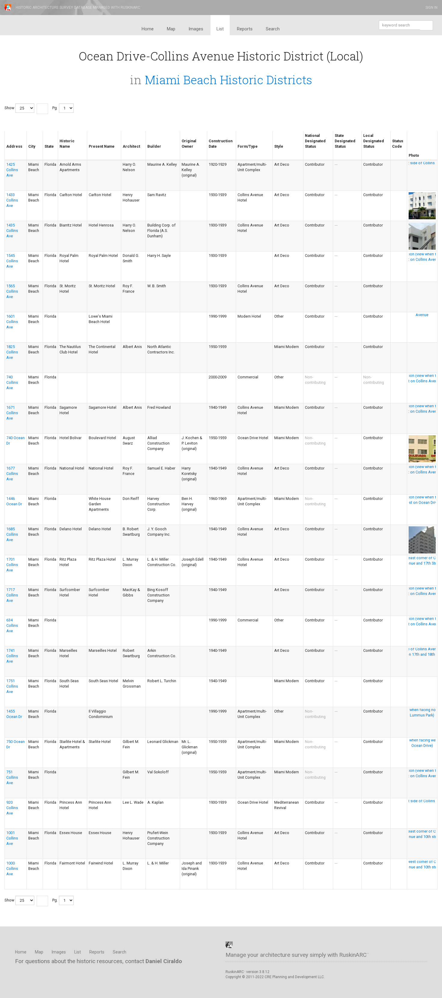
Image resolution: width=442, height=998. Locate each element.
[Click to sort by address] (8, 151)
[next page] (42, 108)
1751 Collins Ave (12, 686)
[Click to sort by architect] (125, 151)
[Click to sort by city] (30, 151)
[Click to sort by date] (211, 151)
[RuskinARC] (229, 944)
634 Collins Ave (12, 625)
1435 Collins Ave (12, 230)
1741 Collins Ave (12, 656)
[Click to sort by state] (47, 151)
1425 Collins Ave (12, 169)
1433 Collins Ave (12, 200)
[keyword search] (426, 26)
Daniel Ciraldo (164, 961)
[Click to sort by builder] (149, 151)
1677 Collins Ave (12, 473)
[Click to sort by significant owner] (184, 151)
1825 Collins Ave (12, 352)
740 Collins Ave (12, 382)
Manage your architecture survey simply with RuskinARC (297, 954)
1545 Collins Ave (12, 261)
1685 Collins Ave (12, 534)
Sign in (431, 7)
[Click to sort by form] (240, 151)
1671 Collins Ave (12, 412)
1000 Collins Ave (12, 868)
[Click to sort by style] (276, 151)
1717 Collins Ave (12, 595)
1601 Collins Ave (12, 321)
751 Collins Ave (12, 777)
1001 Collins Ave (12, 838)
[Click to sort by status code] (394, 151)
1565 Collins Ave (12, 291)
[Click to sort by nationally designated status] (307, 151)
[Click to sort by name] (62, 151)
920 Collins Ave (12, 807)
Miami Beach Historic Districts (228, 80)
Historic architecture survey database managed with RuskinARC (79, 7)
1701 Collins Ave (12, 564)
